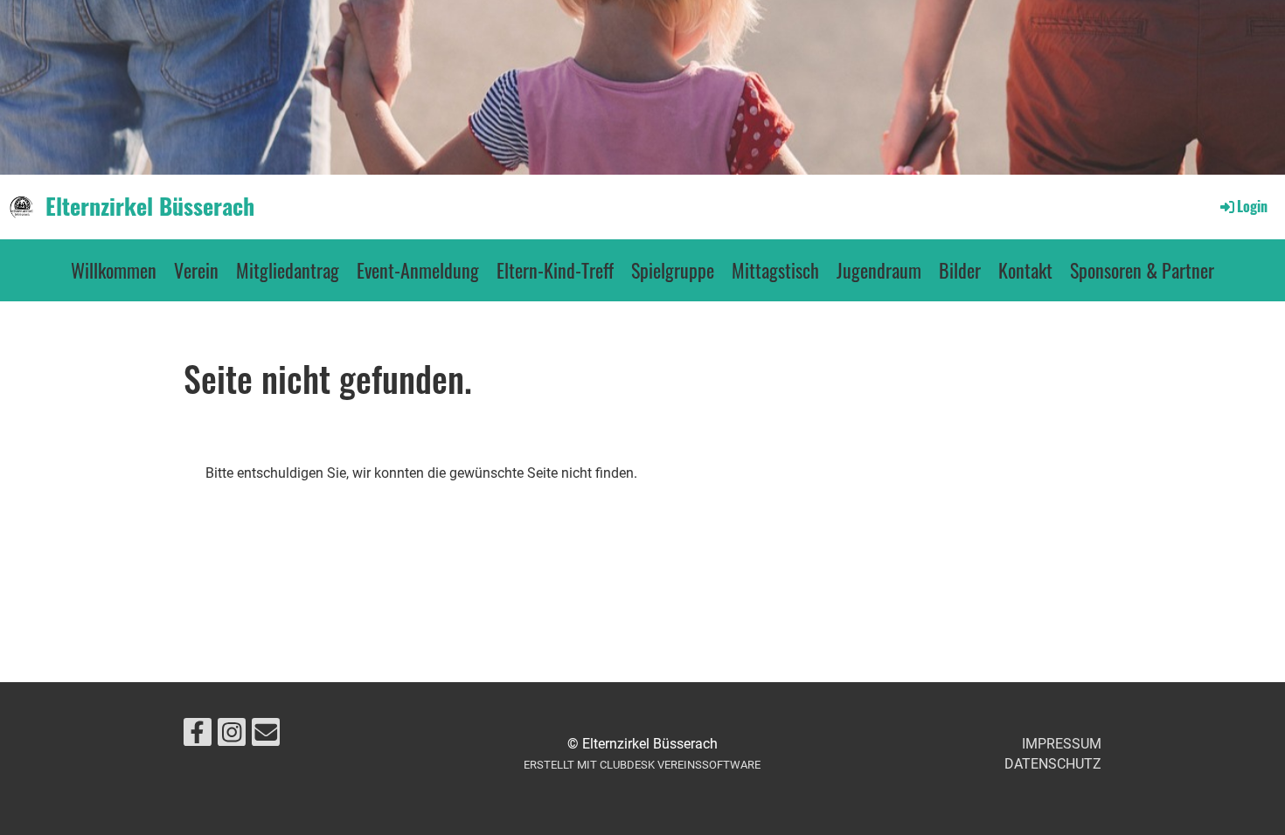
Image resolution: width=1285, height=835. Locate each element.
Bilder (960, 270)
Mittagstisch (775, 270)
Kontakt (1025, 270)
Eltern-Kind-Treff (555, 270)
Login (1252, 206)
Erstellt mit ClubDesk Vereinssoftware (642, 764)
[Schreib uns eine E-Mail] (266, 736)
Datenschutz (1052, 764)
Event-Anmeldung (418, 270)
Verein (196, 270)
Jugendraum (879, 270)
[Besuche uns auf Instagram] (232, 736)
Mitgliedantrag (287, 270)
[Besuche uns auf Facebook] (198, 736)
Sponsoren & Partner (1142, 270)
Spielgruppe (672, 270)
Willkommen (113, 270)
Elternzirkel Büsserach (149, 206)
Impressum (1061, 743)
